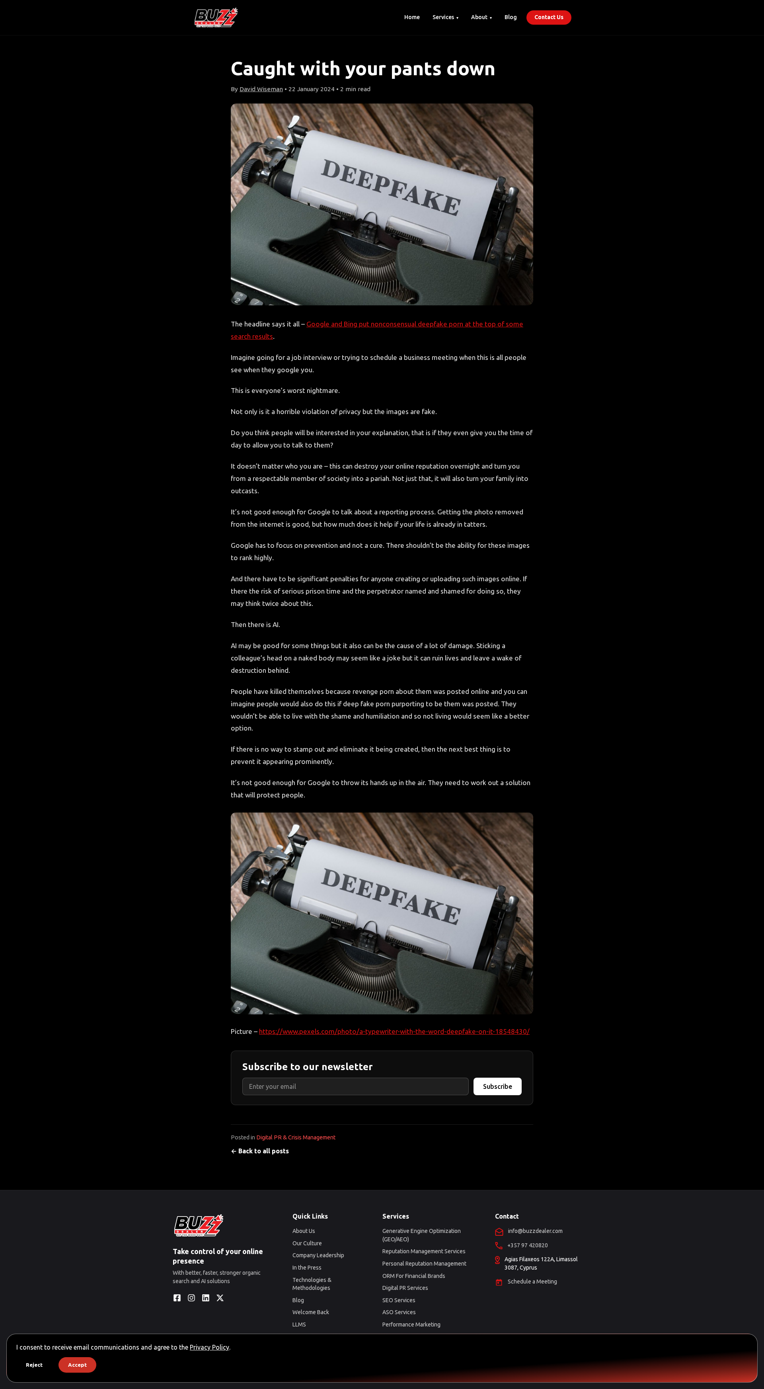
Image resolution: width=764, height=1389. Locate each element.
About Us (303, 1231)
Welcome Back (310, 1312)
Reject (34, 1365)
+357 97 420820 (527, 1245)
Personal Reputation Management (424, 1263)
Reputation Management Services (424, 1251)
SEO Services (398, 1300)
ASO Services (399, 1312)
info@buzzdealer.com (535, 1231)
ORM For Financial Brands (413, 1276)
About (479, 17)
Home (412, 17)
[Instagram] (191, 1297)
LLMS (299, 1324)
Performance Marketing (411, 1324)
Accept (77, 1365)
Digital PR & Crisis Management (295, 1137)
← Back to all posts (260, 1151)
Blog (511, 17)
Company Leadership (318, 1255)
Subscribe (497, 1086)
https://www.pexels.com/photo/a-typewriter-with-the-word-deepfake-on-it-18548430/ (394, 1031)
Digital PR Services (405, 1288)
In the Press (307, 1267)
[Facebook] (177, 1297)
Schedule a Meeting (532, 1281)
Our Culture (307, 1243)
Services (443, 17)
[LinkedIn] (205, 1297)
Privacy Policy (209, 1347)
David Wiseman (261, 89)
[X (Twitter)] (220, 1297)
